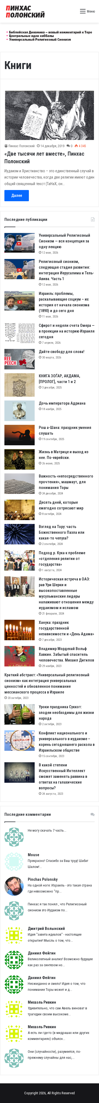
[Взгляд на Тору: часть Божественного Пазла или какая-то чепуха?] (19, 534)
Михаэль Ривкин (42, 1002)
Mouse (33, 855)
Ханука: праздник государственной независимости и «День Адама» (66, 628)
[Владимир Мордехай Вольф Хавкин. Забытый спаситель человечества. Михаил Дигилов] (19, 656)
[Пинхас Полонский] (49, 35)
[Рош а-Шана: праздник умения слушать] (19, 435)
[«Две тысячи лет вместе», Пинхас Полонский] (49, 115)
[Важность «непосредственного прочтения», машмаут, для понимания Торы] (19, 483)
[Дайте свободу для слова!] (19, 359)
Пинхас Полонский (22, 146)
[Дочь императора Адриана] (19, 411)
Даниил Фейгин (42, 953)
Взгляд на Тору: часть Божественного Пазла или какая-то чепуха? (61, 532)
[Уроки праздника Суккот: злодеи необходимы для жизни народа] (19, 714)
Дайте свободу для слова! (61, 351)
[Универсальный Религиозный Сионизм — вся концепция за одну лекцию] (19, 243)
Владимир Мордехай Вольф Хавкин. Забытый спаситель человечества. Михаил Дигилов (66, 654)
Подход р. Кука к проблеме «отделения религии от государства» (62, 559)
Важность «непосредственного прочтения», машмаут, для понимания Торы (66, 482)
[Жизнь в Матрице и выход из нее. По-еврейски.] (19, 459)
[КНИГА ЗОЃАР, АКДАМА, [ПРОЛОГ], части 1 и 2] (19, 385)
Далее (16, 195)
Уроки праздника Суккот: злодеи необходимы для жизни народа (66, 712)
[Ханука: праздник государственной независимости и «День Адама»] (19, 630)
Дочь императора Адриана (62, 403)
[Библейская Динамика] (26, 11)
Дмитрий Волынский (46, 928)
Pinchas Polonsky (42, 879)
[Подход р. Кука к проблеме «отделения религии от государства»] (19, 560)
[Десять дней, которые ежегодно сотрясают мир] (19, 510)
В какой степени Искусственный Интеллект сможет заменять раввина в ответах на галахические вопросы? (63, 776)
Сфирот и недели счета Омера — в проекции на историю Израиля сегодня (67, 331)
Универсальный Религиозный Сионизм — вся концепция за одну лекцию (64, 241)
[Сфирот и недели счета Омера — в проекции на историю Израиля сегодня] (19, 333)
